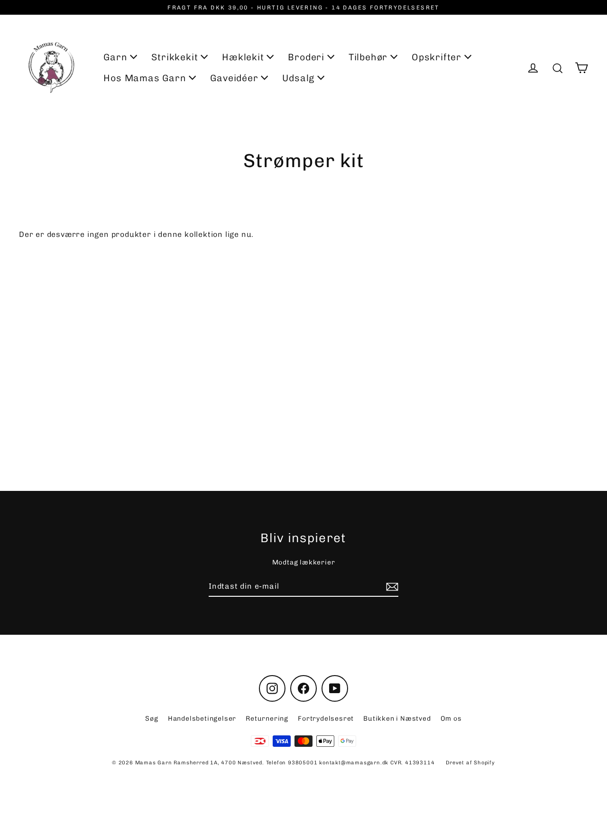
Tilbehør (369, 57)
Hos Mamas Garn (146, 78)
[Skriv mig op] (390, 587)
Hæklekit (244, 57)
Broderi (307, 57)
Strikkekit (176, 57)
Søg (151, 719)
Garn (116, 57)
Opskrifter (438, 57)
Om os (451, 719)
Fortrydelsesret (326, 719)
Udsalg (299, 78)
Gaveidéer (235, 78)
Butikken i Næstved (397, 719)
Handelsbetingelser (202, 719)
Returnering (267, 719)
